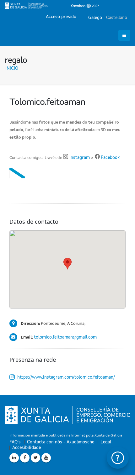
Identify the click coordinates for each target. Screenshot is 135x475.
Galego (94, 18)
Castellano (116, 18)
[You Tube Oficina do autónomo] (46, 457)
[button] (67, 263)
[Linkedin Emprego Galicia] (14, 457)
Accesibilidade (26, 448)
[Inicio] (52, 5)
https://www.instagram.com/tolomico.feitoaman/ (66, 377)
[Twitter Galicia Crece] (35, 457)
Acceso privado (61, 17)
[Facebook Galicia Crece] (25, 457)
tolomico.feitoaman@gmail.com (65, 337)
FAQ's (15, 442)
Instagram (79, 158)
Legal (105, 442)
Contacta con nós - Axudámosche (60, 442)
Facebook (110, 158)
